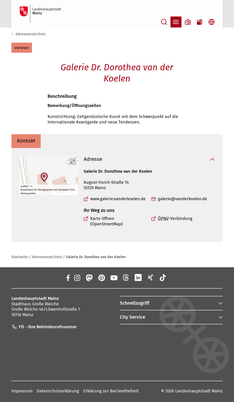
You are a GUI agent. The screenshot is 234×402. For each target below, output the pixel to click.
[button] (21, 48)
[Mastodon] (89, 277)
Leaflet (24, 186)
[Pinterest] (101, 277)
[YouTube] (113, 277)
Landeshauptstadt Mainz (199, 391)
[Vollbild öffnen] (72, 161)
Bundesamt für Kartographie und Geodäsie (45, 189)
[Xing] (150, 277)
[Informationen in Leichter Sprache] (187, 21)
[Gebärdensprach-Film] (199, 21)
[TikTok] (162, 277)
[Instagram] (76, 277)
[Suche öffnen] (164, 21)
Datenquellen (28, 193)
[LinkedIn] (138, 277)
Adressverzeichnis (30, 34)
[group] (48, 175)
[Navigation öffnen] (175, 21)
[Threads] (125, 277)
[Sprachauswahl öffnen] (211, 21)
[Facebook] (68, 277)
